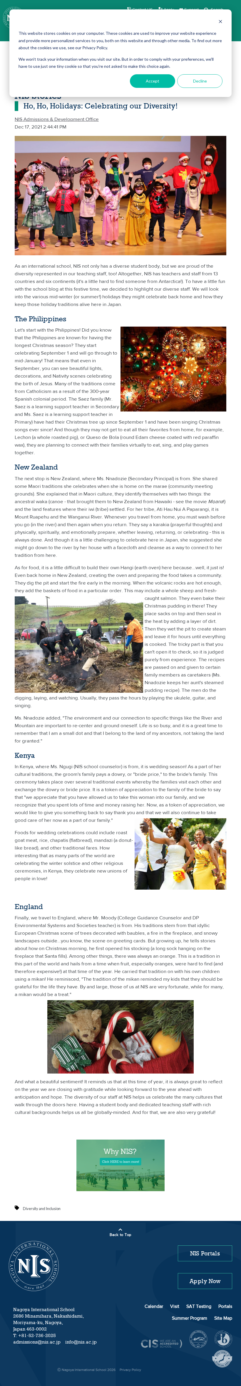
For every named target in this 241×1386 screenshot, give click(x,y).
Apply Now (205, 1281)
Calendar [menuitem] (154, 1306)
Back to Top (120, 1235)
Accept (152, 80)
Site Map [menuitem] (223, 1318)
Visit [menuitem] (174, 1306)
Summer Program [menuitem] (189, 1318)
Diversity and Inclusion (42, 1208)
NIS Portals (205, 1253)
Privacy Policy (130, 1370)
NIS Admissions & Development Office (57, 119)
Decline (200, 80)
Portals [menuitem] (225, 1306)
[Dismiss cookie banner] (220, 22)
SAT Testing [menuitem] (198, 1306)
